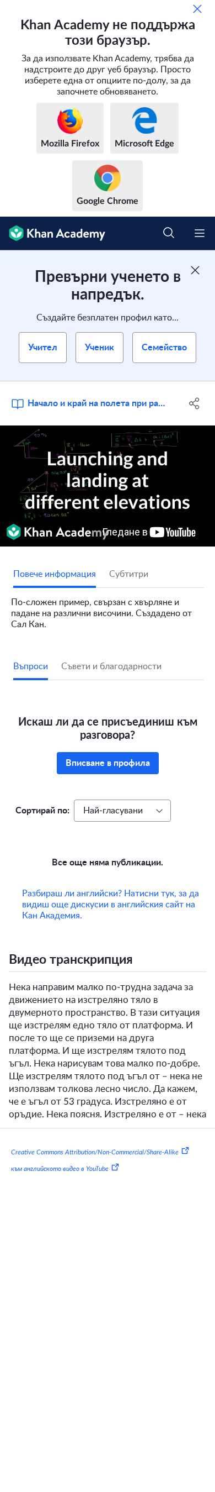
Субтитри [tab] (128, 574)
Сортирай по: (42, 810)
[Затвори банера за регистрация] (195, 270)
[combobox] (122, 811)
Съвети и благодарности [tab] (111, 666)
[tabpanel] (107, 609)
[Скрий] (197, 9)
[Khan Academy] (52, 233)
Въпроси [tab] (30, 666)
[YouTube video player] (107, 486)
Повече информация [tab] (54, 574)
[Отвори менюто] (199, 233)
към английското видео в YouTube (60, 1168)
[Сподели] (194, 403)
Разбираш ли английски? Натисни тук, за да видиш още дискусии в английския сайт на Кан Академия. (110, 904)
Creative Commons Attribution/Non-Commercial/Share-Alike (95, 1152)
